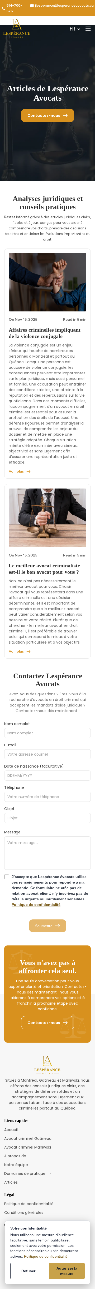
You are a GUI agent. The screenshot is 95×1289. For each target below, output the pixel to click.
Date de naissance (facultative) (34, 766)
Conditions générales (23, 1212)
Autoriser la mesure (66, 1271)
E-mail (10, 745)
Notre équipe (16, 1164)
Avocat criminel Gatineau (27, 1138)
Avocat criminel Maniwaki (27, 1147)
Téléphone (14, 787)
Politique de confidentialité (36, 904)
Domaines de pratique (24, 1173)
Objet (9, 808)
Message (12, 832)
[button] (75, 28)
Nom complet (17, 723)
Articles (11, 1182)
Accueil (11, 1129)
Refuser (28, 1271)
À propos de (15, 1156)
